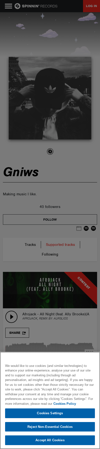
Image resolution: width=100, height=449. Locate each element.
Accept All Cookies (49, 440)
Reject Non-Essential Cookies (50, 427)
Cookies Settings (50, 413)
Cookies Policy (64, 404)
